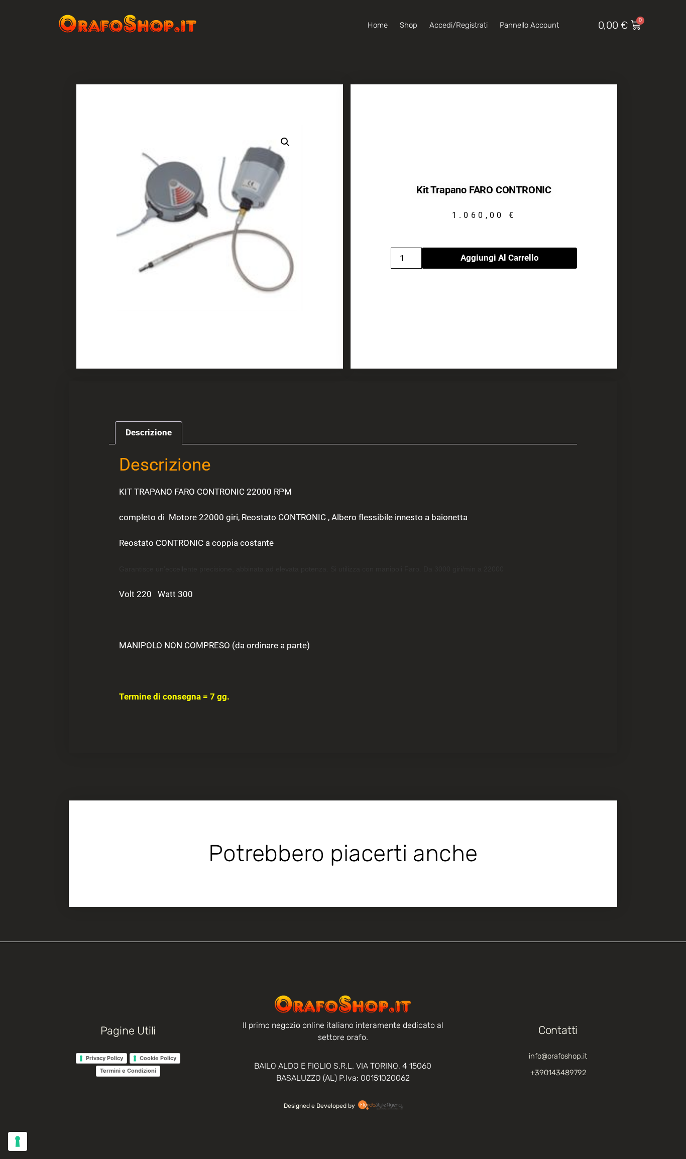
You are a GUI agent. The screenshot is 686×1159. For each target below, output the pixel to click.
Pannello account (529, 25)
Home (378, 25)
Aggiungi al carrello (500, 258)
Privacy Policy (104, 1058)
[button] (285, 142)
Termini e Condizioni (128, 1070)
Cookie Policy (158, 1058)
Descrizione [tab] (149, 432)
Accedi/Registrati (458, 25)
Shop (408, 25)
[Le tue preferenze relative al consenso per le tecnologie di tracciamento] (17, 1141)
